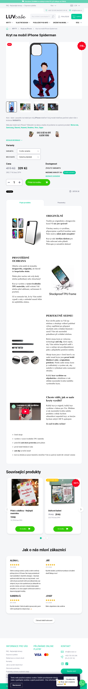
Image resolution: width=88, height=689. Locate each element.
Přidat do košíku (34, 182)
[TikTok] (66, 663)
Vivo (36, 128)
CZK (75, 5)
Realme (31, 128)
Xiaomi (17, 128)
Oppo (41, 128)
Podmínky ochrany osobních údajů (17, 671)
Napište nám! (71, 671)
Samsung (10, 128)
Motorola (74, 125)
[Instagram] (62, 663)
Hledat (53, 16)
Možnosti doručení (53, 176)
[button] (40, 538)
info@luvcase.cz (70, 652)
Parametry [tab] (61, 203)
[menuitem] (10, 22)
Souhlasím (70, 679)
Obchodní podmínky (13, 668)
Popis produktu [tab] (25, 203)
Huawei (24, 128)
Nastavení (17, 685)
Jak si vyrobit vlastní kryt (14, 665)
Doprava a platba (30, 5)
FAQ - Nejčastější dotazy (14, 5)
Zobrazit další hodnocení (44, 620)
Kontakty (9, 661)
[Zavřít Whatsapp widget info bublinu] (57, 680)
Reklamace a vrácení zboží (15, 658)
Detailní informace (13, 140)
